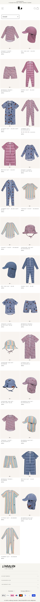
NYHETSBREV (6, 576)
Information (6, 584)
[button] (25, 132)
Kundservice (6, 580)
